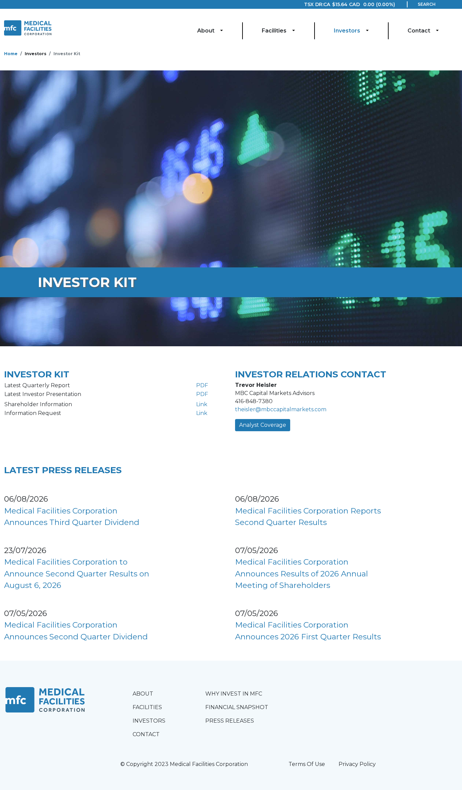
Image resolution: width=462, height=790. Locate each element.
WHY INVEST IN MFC (233, 693)
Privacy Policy (357, 764)
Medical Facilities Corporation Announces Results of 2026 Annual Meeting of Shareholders (301, 573)
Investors (347, 30)
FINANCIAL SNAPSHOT (236, 707)
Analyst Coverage (262, 425)
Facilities (274, 30)
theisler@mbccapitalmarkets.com (280, 409)
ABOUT (143, 693)
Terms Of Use (306, 764)
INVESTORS (149, 721)
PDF (202, 385)
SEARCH (427, 4)
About (205, 30)
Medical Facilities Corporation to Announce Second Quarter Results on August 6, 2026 (76, 573)
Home (11, 53)
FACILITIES (147, 707)
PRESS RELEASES (229, 721)
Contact (419, 30)
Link (201, 404)
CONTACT (146, 734)
